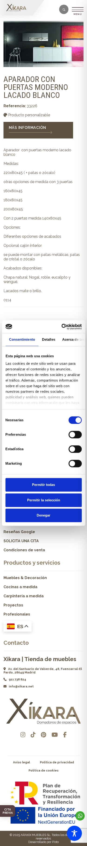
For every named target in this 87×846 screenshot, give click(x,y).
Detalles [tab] (48, 339)
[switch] (75, 434)
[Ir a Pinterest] (43, 734)
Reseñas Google (19, 532)
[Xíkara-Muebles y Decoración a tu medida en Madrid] (17, 7)
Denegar (43, 515)
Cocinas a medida (20, 587)
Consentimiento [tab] (22, 339)
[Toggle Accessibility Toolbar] (74, 833)
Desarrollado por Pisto (43, 842)
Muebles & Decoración (25, 578)
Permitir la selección (43, 500)
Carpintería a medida (23, 596)
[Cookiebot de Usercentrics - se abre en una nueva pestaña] (62, 327)
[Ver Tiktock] (33, 734)
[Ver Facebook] (65, 734)
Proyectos (13, 605)
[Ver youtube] (55, 734)
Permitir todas (43, 485)
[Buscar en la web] (64, 10)
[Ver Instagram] (22, 734)
